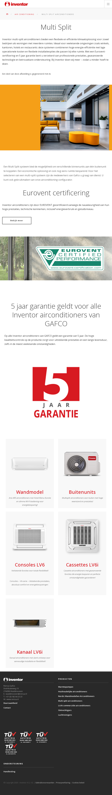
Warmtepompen (65, 686)
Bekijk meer (16, 220)
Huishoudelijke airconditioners (72, 691)
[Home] (16, 4)
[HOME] (7, 14)
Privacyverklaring (63, 782)
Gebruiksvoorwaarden (44, 782)
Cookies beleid (78, 782)
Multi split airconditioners (70, 701)
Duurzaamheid (10, 703)
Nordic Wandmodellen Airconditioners (76, 696)
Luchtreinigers (65, 715)
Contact (7, 707)
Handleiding (9, 771)
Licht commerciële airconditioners (74, 705)
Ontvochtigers (64, 710)
